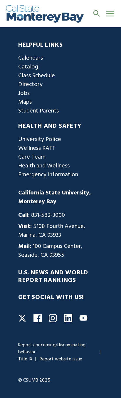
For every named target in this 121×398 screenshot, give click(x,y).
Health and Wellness (44, 166)
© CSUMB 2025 (34, 380)
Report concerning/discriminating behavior (51, 348)
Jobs (24, 93)
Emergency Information (48, 174)
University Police (39, 139)
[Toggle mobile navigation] (110, 13)
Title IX (25, 359)
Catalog (28, 67)
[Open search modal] (96, 13)
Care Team (32, 157)
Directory (30, 84)
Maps (25, 102)
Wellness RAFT (37, 148)
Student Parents (38, 111)
